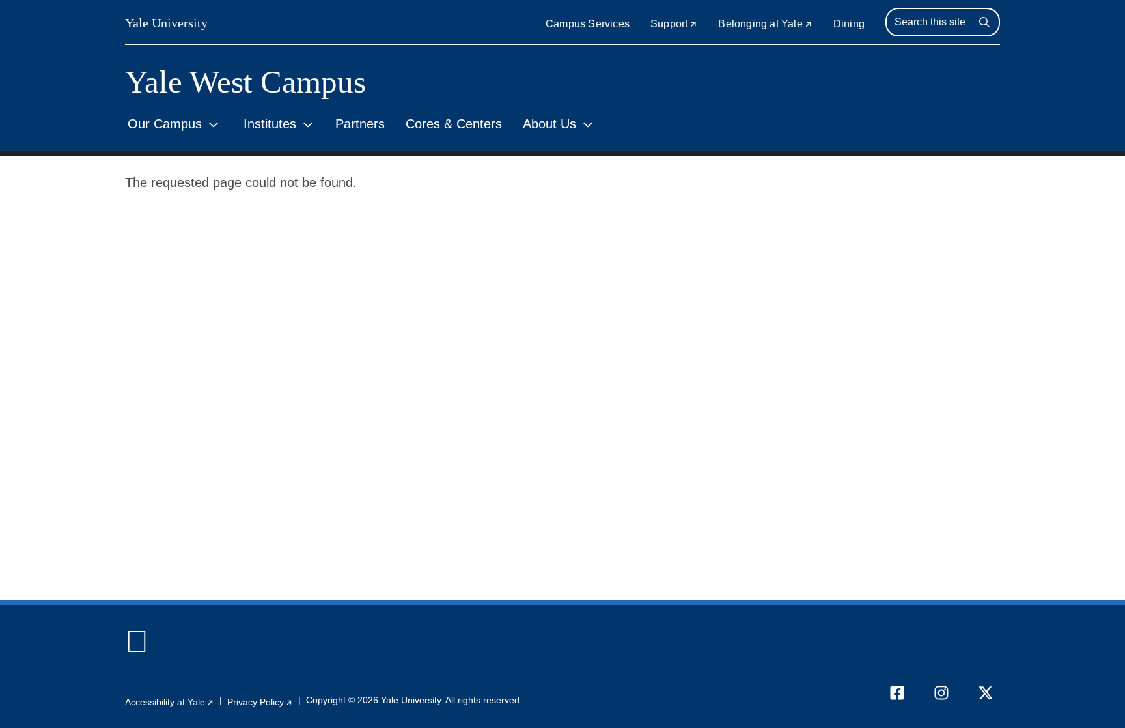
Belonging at (765, 23)
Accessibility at (169, 702)
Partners (360, 124)
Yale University (166, 23)
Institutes (269, 124)
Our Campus (165, 124)
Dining (849, 23)
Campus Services (588, 23)
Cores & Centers (454, 124)
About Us (549, 124)
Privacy (260, 702)
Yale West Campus (245, 82)
